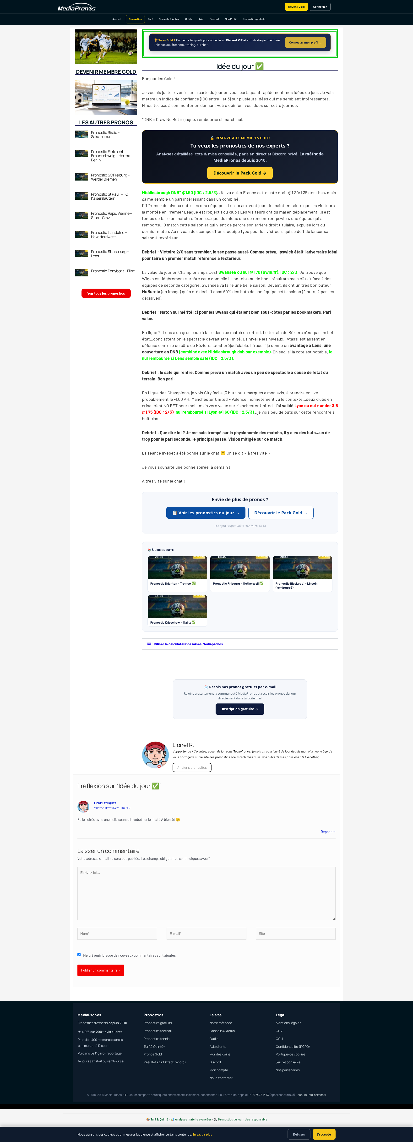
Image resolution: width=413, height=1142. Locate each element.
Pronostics (135, 19)
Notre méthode (221, 1023)
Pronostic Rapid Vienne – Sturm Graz (111, 215)
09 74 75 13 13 (260, 1095)
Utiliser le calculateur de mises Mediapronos (187, 644)
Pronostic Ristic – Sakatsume (105, 134)
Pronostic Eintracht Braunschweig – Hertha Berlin (110, 156)
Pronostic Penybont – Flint (113, 271)
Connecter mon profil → (305, 42)
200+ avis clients (109, 1032)
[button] (240, 644)
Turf (150, 19)
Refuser (299, 1134)
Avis (200, 19)
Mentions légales (288, 1023)
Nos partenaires (288, 1070)
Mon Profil (231, 19)
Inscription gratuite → (240, 709)
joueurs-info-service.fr (311, 1095)
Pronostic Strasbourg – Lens (110, 253)
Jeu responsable (288, 1062)
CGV (279, 1031)
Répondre (328, 831)
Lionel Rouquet (105, 803)
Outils (188, 19)
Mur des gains (220, 1054)
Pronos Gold (153, 1054)
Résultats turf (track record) (165, 1062)
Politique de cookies (290, 1054)
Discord (214, 19)
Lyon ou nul (305, 405)
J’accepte (324, 1134)
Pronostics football (158, 1031)
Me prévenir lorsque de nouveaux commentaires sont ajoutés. (130, 955)
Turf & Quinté (159, 1119)
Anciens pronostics (192, 767)
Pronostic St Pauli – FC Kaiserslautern (109, 196)
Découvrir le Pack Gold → (239, 173)
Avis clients (218, 1046)
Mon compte (219, 1070)
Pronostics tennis (156, 1039)
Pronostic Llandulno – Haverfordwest (109, 234)
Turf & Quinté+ (154, 1046)
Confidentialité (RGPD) (293, 1046)
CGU (279, 1039)
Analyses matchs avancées (193, 1119)
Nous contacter (221, 1078)
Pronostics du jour (230, 1119)
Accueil (116, 19)
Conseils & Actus (169, 19)
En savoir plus (202, 1134)
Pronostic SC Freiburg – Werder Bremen (110, 177)
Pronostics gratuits (254, 19)
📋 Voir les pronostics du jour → (206, 513)
